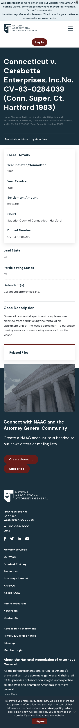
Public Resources (15, 603)
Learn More (10, 694)
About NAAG (12, 592)
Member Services (15, 549)
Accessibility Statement (20, 628)
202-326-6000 (18, 526)
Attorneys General (16, 578)
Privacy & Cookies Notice (20, 635)
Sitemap (9, 643)
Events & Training (15, 564)
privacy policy (55, 708)
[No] (74, 712)
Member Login (13, 650)
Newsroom (11, 610)
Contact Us (11, 618)
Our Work (10, 557)
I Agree (39, 721)
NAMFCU (9, 585)
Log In (39, 42)
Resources (11, 571)
